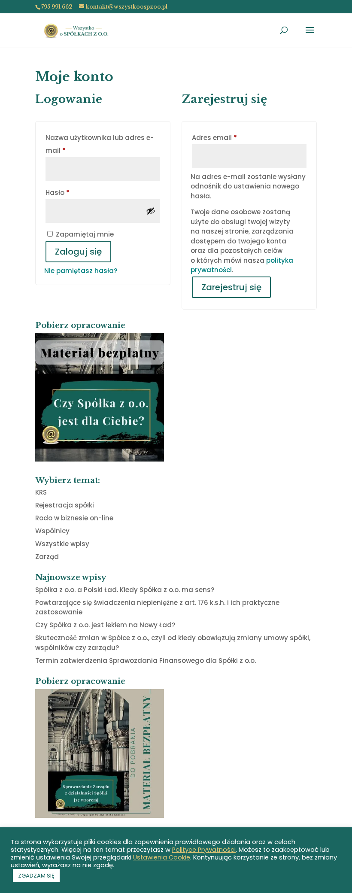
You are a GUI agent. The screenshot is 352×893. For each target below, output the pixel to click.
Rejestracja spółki (64, 505)
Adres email (234, 137)
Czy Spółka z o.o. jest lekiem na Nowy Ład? (105, 624)
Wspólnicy (52, 530)
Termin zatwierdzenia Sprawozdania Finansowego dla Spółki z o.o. (145, 660)
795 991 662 (56, 6)
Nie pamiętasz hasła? (80, 270)
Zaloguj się (78, 252)
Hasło (77, 192)
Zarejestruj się (231, 287)
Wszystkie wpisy (62, 543)
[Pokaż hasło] (150, 211)
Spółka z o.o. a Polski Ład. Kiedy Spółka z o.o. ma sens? (124, 589)
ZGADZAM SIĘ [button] (36, 876)
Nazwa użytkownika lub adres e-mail (100, 144)
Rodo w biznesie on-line (74, 517)
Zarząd (47, 556)
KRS (41, 492)
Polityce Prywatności (204, 850)
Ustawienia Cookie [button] (161, 857)
